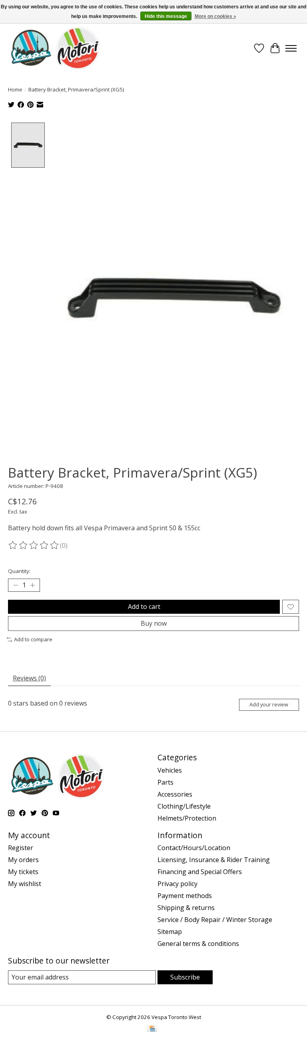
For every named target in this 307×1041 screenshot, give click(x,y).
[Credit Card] (152, 1029)
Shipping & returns (186, 907)
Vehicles (169, 770)
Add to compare (33, 639)
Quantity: (19, 571)
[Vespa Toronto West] (55, 48)
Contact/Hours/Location (193, 847)
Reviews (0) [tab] (29, 678)
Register (20, 847)
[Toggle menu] (291, 48)
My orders (23, 859)
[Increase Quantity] (32, 585)
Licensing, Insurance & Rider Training (213, 859)
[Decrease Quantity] (15, 585)
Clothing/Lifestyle (184, 806)
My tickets (23, 871)
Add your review (268, 704)
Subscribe (185, 977)
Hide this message (166, 16)
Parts (165, 782)
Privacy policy (177, 883)
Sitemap (169, 931)
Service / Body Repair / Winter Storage (214, 919)
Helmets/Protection (186, 818)
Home (15, 89)
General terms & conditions (198, 943)
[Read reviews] (34, 545)
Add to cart (144, 606)
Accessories (174, 794)
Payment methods (184, 895)
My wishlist (24, 883)
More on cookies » (215, 16)
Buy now (154, 623)
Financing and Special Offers (199, 871)
